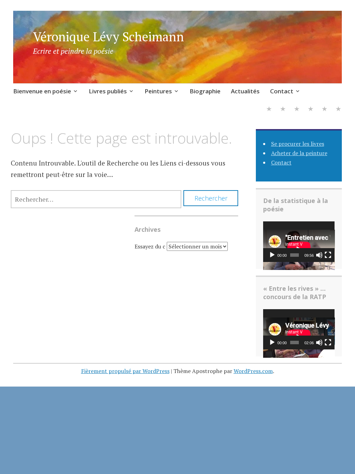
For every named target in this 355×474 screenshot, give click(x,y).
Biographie (205, 91)
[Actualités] (324, 109)
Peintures (158, 91)
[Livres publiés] (282, 109)
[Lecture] (272, 255)
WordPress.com (253, 371)
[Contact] (338, 109)
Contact (281, 91)
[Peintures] (296, 109)
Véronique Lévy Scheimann (108, 36)
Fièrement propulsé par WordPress (125, 371)
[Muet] (319, 255)
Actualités (245, 91)
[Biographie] (310, 109)
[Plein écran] (327, 255)
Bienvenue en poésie (42, 91)
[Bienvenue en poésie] (269, 109)
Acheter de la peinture (299, 153)
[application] (299, 241)
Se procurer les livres (297, 143)
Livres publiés (108, 91)
